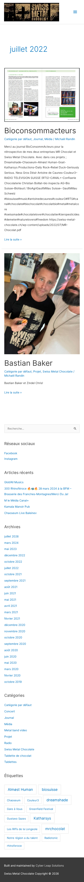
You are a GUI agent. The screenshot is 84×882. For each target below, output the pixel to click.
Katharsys (42, 818)
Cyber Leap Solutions (50, 865)
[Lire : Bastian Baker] (42, 303)
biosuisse (49, 789)
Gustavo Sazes (16, 818)
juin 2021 (10, 593)
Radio (8, 743)
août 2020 (11, 650)
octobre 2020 (13, 637)
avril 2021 (10, 605)
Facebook (10, 453)
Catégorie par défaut (18, 139)
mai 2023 (10, 549)
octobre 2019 (13, 681)
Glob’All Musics (13, 482)
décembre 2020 (14, 625)
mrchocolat (55, 829)
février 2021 (12, 618)
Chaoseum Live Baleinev (20, 513)
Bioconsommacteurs (40, 130)
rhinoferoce (14, 845)
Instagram (11, 458)
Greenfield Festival (41, 809)
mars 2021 (11, 612)
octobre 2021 (13, 574)
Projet (37, 371)
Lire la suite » (13, 239)
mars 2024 (11, 542)
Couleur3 (33, 800)
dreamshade (57, 800)
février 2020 (12, 675)
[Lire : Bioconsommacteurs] (42, 94)
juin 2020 (10, 656)
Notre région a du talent (22, 837)
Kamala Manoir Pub (17, 506)
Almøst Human (20, 789)
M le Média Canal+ (16, 500)
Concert (9, 711)
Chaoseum (13, 800)
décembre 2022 (14, 555)
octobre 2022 (13, 561)
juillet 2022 (11, 568)
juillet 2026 (11, 536)
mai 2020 (10, 662)
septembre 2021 (14, 580)
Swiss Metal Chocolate (58, 371)
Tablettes (10, 762)
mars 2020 (11, 669)
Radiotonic (51, 837)
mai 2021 (10, 599)
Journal (38, 139)
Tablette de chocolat (17, 755)
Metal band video (15, 730)
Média (48, 139)
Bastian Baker (28, 363)
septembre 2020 (15, 643)
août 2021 (10, 587)
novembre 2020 (14, 631)
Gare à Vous (14, 809)
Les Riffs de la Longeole (22, 829)
